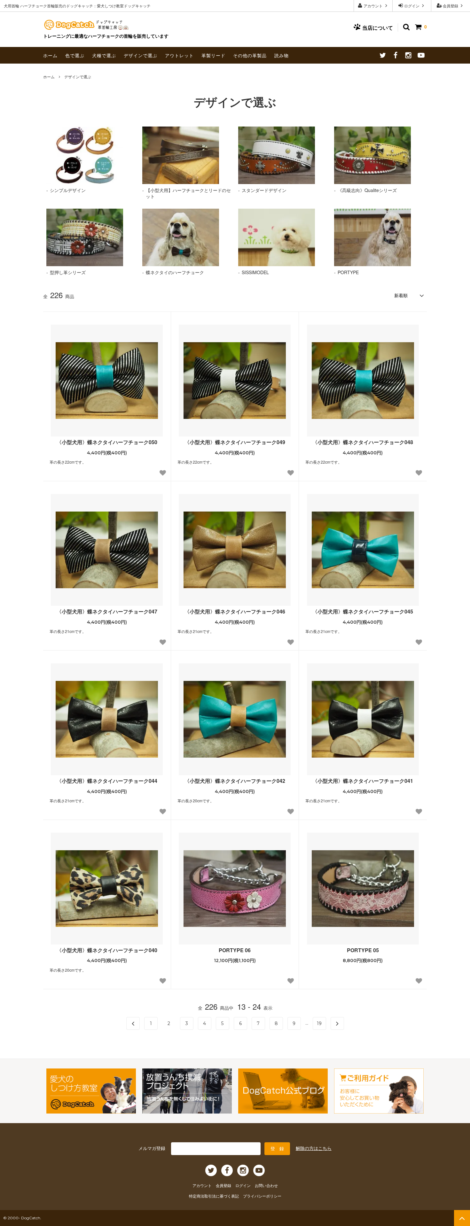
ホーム (50, 55)
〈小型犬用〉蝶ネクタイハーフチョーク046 (234, 611)
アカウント (373, 5)
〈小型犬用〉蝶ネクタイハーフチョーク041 (362, 781)
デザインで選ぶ (140, 55)
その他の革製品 (250, 55)
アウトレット (179, 55)
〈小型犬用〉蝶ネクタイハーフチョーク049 (234, 442)
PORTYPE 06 (235, 950)
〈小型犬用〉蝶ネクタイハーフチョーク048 (362, 442)
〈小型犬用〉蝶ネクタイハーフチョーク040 (107, 950)
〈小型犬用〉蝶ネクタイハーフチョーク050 (107, 442)
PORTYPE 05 (363, 950)
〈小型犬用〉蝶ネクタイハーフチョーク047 (107, 611)
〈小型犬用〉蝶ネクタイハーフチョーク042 (234, 781)
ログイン (411, 5)
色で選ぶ (74, 55)
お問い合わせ (266, 1185)
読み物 (281, 55)
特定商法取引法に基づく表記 (214, 1196)
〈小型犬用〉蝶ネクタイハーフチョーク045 (362, 611)
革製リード (213, 55)
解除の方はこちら (314, 1148)
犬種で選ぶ (104, 55)
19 (319, 1023)
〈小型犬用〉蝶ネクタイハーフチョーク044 (107, 781)
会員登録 (450, 5)
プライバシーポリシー (262, 1196)
